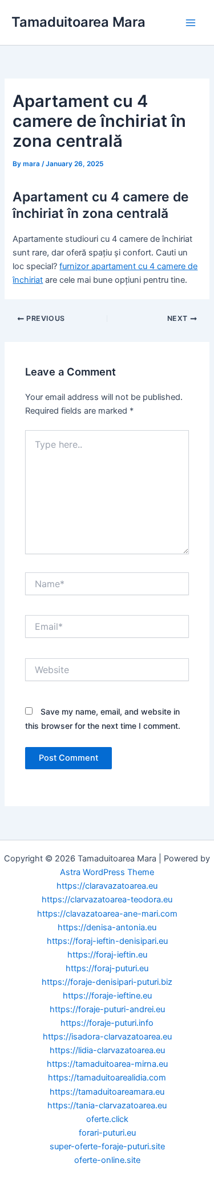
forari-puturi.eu (107, 1133)
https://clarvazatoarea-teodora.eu (107, 899)
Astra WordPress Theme (107, 872)
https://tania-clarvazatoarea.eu (107, 1105)
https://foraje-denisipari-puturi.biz (107, 982)
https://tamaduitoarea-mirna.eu (107, 1064)
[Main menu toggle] (191, 23)
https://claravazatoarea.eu (107, 886)
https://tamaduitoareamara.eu (107, 1092)
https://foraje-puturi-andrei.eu (107, 1009)
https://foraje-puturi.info (107, 1023)
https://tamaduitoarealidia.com (107, 1077)
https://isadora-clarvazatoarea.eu (107, 1037)
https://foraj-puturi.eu (107, 968)
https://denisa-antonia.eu (107, 927)
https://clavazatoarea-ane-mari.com (107, 914)
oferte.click (107, 1119)
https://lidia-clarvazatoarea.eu (107, 1050)
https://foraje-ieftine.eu (107, 996)
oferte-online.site (107, 1160)
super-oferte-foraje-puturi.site (107, 1146)
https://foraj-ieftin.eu (107, 955)
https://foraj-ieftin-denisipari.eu (107, 941)
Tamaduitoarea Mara (78, 22)
